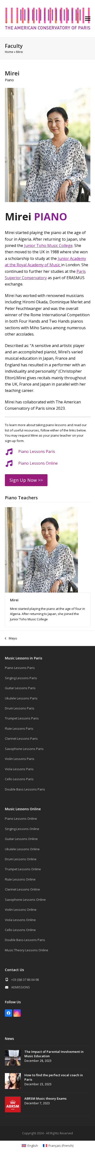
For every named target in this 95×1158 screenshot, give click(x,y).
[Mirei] (41, 549)
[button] (87, 19)
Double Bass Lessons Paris (25, 789)
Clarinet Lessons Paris (21, 738)
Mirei (14, 600)
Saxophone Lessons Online (25, 899)
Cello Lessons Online (20, 930)
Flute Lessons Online (20, 879)
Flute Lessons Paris (19, 728)
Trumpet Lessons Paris (22, 718)
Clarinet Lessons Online (22, 889)
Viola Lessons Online (20, 920)
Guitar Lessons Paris (20, 688)
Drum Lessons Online (21, 859)
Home (9, 52)
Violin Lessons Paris (19, 759)
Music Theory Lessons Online (26, 950)
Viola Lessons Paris (19, 769)
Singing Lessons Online (22, 829)
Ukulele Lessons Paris (21, 698)
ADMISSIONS (20, 987)
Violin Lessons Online (21, 909)
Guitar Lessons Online (21, 839)
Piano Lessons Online (21, 818)
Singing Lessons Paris (21, 678)
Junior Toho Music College (48, 245)
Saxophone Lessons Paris (24, 749)
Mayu (11, 638)
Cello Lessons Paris (19, 779)
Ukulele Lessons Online (22, 849)
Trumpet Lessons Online (23, 869)
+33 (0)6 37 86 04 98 (25, 979)
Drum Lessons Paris (19, 708)
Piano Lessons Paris (36, 451)
